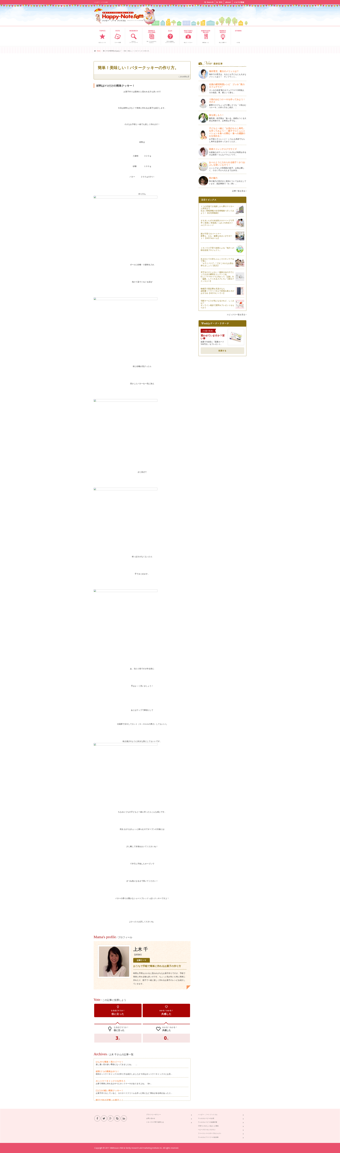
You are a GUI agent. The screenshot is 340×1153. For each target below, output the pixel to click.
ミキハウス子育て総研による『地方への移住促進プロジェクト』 (217, 249)
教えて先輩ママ (222, 36)
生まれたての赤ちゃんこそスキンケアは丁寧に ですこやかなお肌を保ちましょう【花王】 (217, 262)
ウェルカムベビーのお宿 (206, 1118)
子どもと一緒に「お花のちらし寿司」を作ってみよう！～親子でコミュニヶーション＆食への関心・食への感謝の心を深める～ (227, 132)
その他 (238, 36)
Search (210, 2)
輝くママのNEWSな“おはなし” (151, 36)
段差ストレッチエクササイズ (223, 149)
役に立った (118, 1010)
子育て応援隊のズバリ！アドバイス (170, 36)
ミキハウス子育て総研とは (155, 1122)
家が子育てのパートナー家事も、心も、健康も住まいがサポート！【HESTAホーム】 (216, 235)
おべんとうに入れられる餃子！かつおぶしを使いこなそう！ (227, 163)
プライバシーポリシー (153, 1114)
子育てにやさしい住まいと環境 (208, 1126)
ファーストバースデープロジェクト (209, 1133)
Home (98, 51)
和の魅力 (213, 177)
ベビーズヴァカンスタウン (207, 1130)
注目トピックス (102, 36)
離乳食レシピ (205, 36)
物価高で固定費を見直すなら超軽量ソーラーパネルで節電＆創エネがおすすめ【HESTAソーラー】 (217, 290)
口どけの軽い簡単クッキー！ (109, 1090)
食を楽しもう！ (216, 115)
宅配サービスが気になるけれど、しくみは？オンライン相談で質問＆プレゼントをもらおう (217, 304)
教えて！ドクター (188, 36)
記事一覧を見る (239, 191)
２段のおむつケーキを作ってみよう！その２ (227, 100)
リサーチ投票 (117, 36)
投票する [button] (222, 350)
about (228, 2)
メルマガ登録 (239, 2)
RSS (220, 2)
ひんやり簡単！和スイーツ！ (109, 1061)
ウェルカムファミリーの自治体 (208, 1137)
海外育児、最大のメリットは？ (224, 71)
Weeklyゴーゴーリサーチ (133, 36)
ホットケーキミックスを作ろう (111, 1080)
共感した (166, 1010)
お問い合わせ (150, 1118)
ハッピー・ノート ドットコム (207, 1114)
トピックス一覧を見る (236, 314)
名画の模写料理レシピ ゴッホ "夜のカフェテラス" (227, 85)
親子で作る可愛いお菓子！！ (109, 1100)
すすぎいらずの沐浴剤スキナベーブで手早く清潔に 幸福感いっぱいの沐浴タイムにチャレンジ (217, 222)
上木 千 (140, 949)
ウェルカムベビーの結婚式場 (207, 1122)
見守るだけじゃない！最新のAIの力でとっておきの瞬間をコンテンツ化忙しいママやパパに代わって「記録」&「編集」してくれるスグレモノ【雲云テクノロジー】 (217, 276)
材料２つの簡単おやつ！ (107, 1071)
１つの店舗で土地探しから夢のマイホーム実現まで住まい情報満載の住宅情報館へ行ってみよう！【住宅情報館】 (217, 209)
